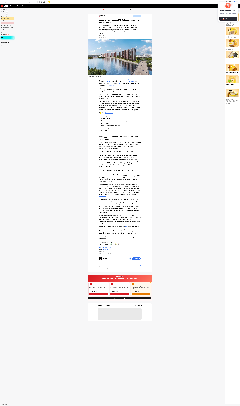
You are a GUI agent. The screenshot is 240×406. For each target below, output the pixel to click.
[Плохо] (119, 244)
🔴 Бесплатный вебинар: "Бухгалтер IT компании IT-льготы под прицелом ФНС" (119, 9)
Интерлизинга (130, 81)
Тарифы (19, 5)
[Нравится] (101, 37)
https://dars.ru (109, 113)
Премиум (12, 5)
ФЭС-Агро (108, 81)
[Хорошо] (111, 244)
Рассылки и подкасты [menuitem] (5, 45)
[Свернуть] (238, 404)
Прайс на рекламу (4, 402)
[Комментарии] (99, 37)
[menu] (8, 24)
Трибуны (113, 261)
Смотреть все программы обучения (119, 298)
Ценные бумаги (112, 16)
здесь (138, 261)
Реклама (10, 402)
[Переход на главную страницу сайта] (4, 6)
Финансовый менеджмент (138, 286)
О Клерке (24, 5)
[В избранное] (103, 37)
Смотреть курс (141, 293)
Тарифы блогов (4, 404)
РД (126, 226)
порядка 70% (102, 196)
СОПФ (119, 83)
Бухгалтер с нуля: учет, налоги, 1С (97, 286)
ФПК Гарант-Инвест (132, 80)
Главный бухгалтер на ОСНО (117, 286)
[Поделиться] (105, 37)
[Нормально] (115, 244)
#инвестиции (108, 247)
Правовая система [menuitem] (5, 42)
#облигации (101, 247)
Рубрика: (101, 249)
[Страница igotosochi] (100, 16)
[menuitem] (7, 9)
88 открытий (101, 251)
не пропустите (111, 85)
